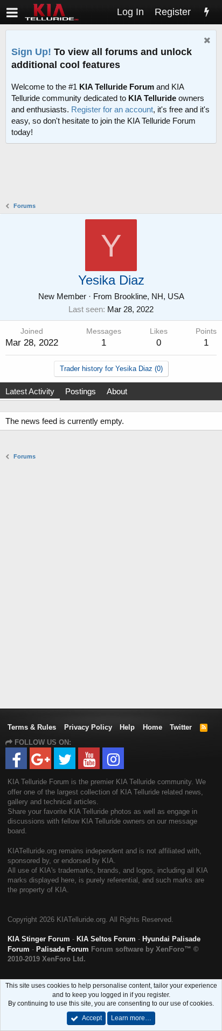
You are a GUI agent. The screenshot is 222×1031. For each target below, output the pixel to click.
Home (152, 727)
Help (127, 727)
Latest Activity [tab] (29, 391)
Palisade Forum (62, 949)
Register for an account (112, 109)
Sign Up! (31, 51)
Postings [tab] (80, 391)
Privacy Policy (88, 727)
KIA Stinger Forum (39, 939)
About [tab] (117, 391)
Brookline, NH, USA (149, 296)
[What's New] (206, 12)
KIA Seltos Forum (106, 939)
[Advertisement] (113, 173)
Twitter (181, 727)
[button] (12, 12)
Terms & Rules (32, 727)
